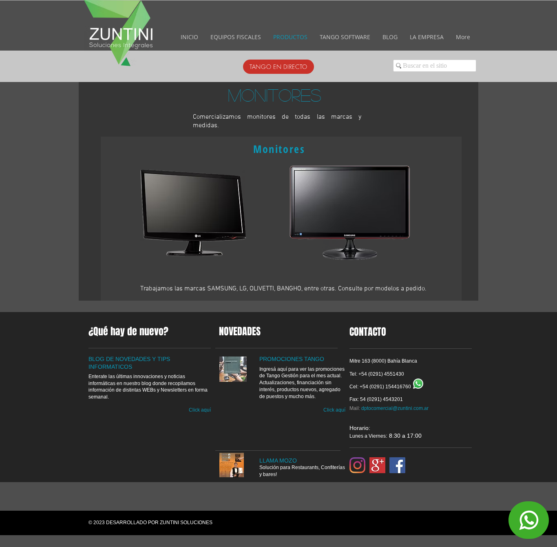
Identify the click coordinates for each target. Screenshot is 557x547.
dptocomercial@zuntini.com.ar (395, 408)
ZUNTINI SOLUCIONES (186, 522)
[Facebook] (397, 465)
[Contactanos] (528, 520)
